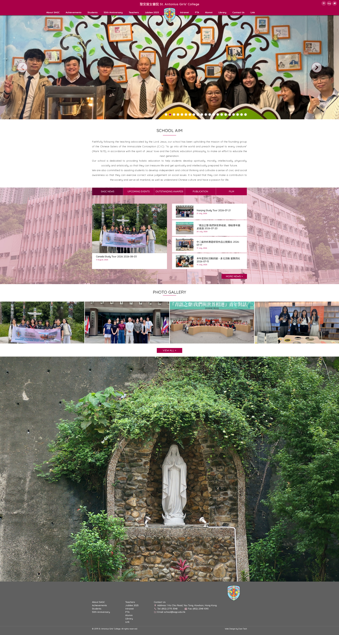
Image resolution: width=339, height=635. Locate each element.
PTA (197, 12)
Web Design (230, 629)
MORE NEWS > (234, 276)
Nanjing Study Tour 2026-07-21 (214, 210)
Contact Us (238, 12)
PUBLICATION (200, 191)
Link (253, 12)
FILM (231, 191)
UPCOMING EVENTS (139, 191)
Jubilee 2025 (152, 12)
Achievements (73, 12)
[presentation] (22, 67)
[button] (166, 114)
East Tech (243, 629)
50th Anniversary (113, 12)
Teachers (134, 12)
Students (93, 12)
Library (222, 12)
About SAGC (53, 12)
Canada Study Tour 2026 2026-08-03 (116, 256)
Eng (329, 3)
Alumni (208, 12)
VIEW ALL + (169, 350)
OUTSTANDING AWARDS (169, 191)
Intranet (184, 12)
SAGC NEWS (107, 191)
